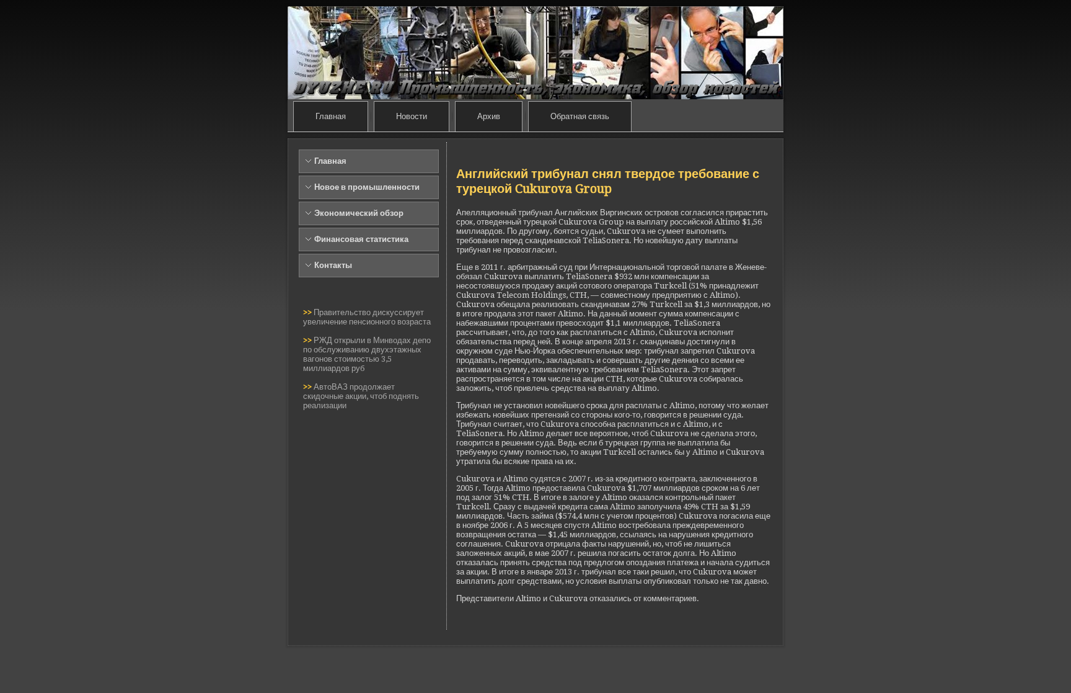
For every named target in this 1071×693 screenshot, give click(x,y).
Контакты (333, 265)
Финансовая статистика (361, 239)
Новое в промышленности (367, 187)
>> (308, 312)
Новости (411, 116)
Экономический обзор (358, 213)
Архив (488, 116)
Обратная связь (579, 116)
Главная (330, 116)
